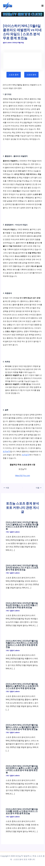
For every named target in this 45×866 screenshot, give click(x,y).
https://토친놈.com (22, 475)
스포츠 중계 (13, 75)
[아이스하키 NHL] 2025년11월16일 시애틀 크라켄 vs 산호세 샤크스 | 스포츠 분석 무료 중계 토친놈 (22, 811)
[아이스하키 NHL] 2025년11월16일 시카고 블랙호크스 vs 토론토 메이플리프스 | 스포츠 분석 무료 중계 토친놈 (22, 525)
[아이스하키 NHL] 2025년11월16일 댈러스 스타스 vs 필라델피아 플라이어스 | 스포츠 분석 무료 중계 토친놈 (22, 726)
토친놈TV (6, 451)
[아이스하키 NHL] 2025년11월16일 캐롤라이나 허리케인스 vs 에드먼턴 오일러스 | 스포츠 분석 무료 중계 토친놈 (22, 643)
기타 (7, 532)
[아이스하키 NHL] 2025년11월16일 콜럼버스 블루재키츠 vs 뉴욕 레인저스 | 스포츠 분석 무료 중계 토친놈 (22, 685)
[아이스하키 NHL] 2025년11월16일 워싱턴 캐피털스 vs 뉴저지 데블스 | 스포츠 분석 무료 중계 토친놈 (22, 605)
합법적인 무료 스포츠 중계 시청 (22, 464)
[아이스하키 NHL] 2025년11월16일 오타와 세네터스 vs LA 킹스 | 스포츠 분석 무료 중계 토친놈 (22, 567)
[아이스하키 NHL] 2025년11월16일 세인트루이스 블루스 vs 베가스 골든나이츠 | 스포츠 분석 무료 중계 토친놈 (22, 769)
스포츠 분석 (31, 75)
